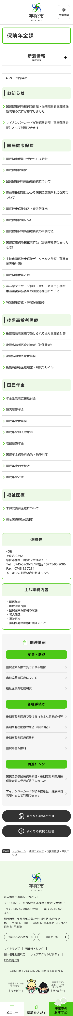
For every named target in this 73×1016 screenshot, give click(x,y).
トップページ (19, 851)
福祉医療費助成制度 (19, 519)
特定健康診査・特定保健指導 (25, 302)
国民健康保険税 (16, 170)
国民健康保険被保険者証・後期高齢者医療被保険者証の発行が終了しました (37, 109)
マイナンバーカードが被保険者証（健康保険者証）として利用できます (37, 125)
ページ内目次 (18, 78)
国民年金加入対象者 (19, 432)
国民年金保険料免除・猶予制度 (27, 454)
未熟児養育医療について (22, 508)
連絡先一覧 (52, 937)
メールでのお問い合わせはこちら (27, 572)
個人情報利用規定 (14, 954)
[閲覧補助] (64, 12)
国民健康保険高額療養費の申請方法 (30, 231)
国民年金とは (15, 477)
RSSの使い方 (11, 960)
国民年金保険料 (16, 421)
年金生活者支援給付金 (21, 398)
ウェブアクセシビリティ (45, 954)
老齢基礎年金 (15, 443)
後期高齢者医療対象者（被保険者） (30, 344)
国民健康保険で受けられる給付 (27, 159)
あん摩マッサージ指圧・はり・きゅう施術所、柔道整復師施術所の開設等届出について (37, 289)
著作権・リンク (34, 948)
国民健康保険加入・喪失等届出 (27, 208)
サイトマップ (12, 948)
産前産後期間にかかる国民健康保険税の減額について (37, 195)
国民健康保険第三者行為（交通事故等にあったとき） (37, 245)
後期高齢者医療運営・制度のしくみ (30, 367)
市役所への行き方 (18, 937)
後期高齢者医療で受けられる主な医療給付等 (36, 333)
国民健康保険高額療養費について (28, 181)
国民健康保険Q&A (18, 220)
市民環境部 (53, 851)
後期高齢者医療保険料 (21, 356)
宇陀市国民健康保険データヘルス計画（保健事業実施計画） (37, 261)
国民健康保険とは (18, 275)
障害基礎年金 (15, 409)
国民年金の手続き (18, 466)
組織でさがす (36, 851)
